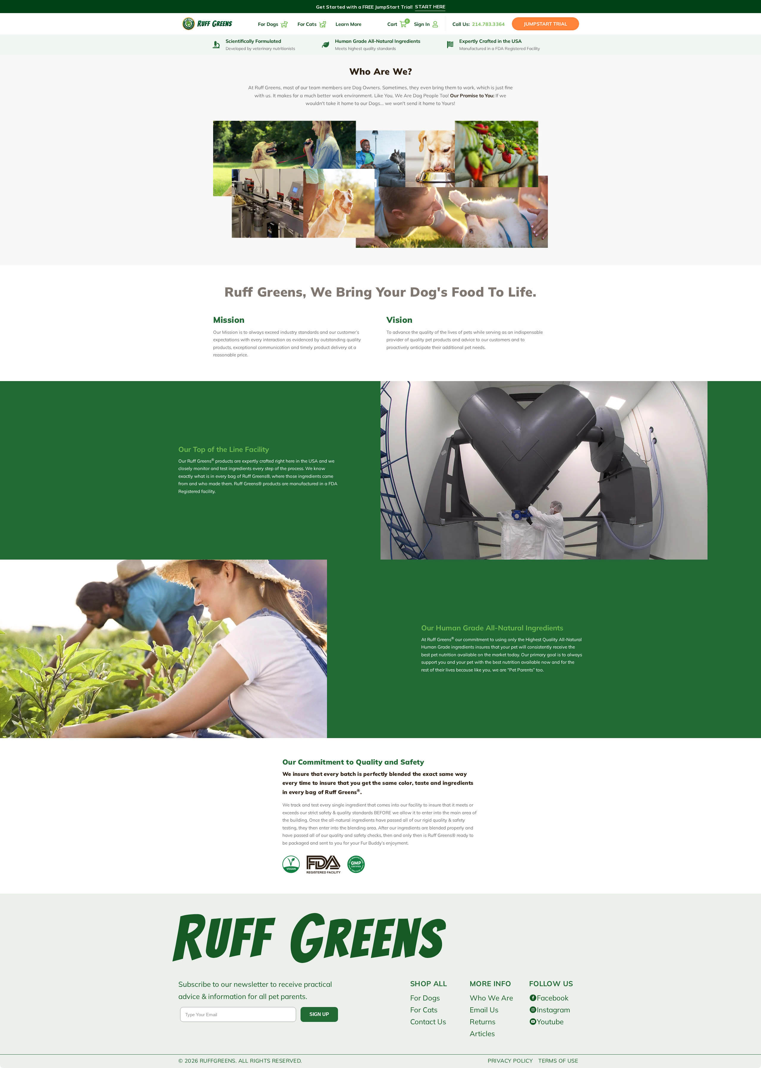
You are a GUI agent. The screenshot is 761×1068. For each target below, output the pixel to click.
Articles (482, 1033)
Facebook (552, 997)
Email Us (484, 1009)
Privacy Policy (510, 1061)
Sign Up (319, 1014)
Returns (483, 1021)
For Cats (424, 1009)
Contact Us (428, 1021)
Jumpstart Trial (545, 24)
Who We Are (491, 997)
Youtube (550, 1021)
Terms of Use (558, 1061)
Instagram (553, 1009)
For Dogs (425, 997)
